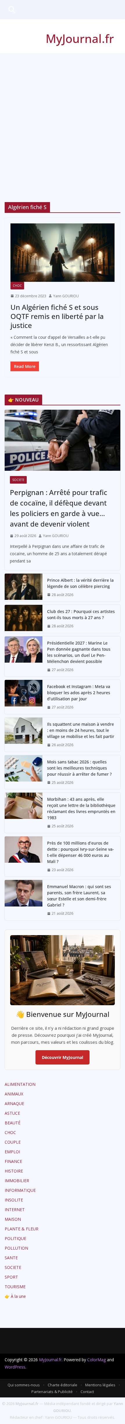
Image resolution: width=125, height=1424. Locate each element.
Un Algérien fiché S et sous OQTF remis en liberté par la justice (57, 316)
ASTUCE (12, 1113)
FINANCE (13, 1161)
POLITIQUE (15, 1238)
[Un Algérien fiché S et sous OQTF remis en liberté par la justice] (62, 252)
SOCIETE (18, 480)
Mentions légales (100, 1384)
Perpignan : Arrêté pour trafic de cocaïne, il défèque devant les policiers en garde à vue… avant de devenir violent (58, 508)
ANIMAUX (14, 1094)
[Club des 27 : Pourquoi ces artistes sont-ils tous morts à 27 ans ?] (23, 619)
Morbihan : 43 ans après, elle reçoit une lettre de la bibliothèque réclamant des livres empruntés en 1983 (81, 808)
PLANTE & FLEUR (21, 1229)
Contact (87, 1391)
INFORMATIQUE (20, 1190)
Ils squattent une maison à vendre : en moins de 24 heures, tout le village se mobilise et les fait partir (80, 730)
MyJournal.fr (80, 38)
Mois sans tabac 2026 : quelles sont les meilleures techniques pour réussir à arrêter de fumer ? (79, 768)
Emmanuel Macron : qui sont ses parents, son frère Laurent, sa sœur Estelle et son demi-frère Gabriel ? (79, 896)
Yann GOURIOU (66, 296)
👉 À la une (15, 1296)
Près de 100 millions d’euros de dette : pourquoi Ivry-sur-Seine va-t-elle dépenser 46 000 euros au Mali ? (80, 852)
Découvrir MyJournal (62, 1057)
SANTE (11, 1257)
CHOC (17, 286)
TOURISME (15, 1286)
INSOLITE (14, 1200)
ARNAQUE (14, 1103)
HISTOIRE (14, 1171)
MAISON (13, 1219)
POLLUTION (16, 1248)
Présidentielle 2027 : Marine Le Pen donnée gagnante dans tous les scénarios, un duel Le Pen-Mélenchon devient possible (78, 652)
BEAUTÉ (12, 1123)
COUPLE (13, 1142)
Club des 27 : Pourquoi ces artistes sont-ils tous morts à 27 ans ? (81, 614)
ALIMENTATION (20, 1084)
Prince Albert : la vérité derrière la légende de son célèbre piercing (80, 583)
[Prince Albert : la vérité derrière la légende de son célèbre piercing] (23, 588)
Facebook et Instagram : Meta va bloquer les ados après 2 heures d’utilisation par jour (78, 692)
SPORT (11, 1277)
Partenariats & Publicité (52, 1391)
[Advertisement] (62, 119)
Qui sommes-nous (24, 1384)
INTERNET (15, 1209)
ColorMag (96, 1359)
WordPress (15, 1367)
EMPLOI (12, 1151)
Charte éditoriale (62, 1384)
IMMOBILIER (17, 1180)
